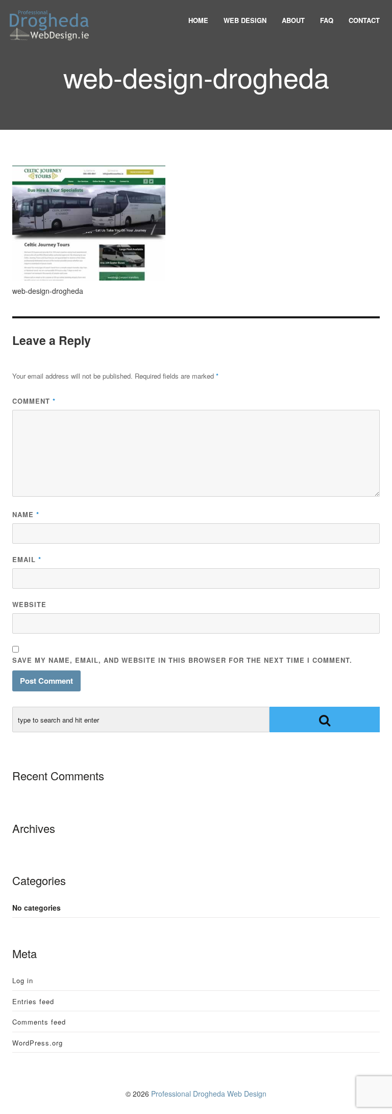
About (293, 20)
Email (26, 559)
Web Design (245, 20)
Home (198, 20)
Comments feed (39, 1022)
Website (29, 604)
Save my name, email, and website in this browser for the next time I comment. (182, 660)
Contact (364, 20)
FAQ (326, 20)
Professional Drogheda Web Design (208, 1093)
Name (25, 514)
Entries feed (33, 1001)
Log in (22, 980)
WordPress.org (37, 1043)
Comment (34, 401)
